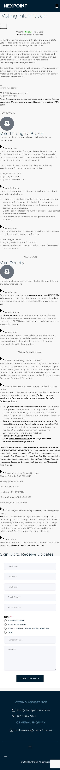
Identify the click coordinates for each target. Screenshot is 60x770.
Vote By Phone (12, 188)
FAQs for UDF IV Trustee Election (27, 545)
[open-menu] (57, 6)
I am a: (7, 617)
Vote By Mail (11, 228)
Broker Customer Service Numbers (22, 473)
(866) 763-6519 (11, 315)
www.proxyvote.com (19, 438)
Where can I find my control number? (23, 360)
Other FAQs (11, 539)
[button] (30, 147)
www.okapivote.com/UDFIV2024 (43, 295)
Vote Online (10, 148)
